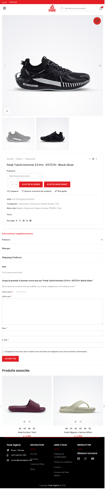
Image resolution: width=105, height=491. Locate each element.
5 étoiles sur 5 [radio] (25, 292)
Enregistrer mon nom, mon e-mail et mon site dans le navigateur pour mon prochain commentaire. (46, 351)
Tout (57, 204)
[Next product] (96, 158)
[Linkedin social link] (27, 221)
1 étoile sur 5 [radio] (17, 292)
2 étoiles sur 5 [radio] (19, 292)
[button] (4, 8)
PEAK (9, 214)
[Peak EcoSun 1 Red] (27, 400)
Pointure (11, 171)
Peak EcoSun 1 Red (27, 432)
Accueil (10, 159)
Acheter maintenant (57, 184)
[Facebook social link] (16, 221)
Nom (4, 328)
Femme (19, 159)
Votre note (7, 292)
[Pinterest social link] (23, 221)
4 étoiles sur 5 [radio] (23, 292)
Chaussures (30, 159)
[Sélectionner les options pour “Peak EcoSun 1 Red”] (24, 421)
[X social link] (20, 221)
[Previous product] (90, 158)
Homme (51, 204)
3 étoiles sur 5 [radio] (21, 292)
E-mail (5, 339)
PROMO (52, 208)
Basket (20, 208)
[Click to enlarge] (7, 111)
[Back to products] (93, 158)
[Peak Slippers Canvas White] (78, 400)
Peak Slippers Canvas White (78, 432)
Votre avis (7, 296)
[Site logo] (52, 8)
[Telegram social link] (30, 221)
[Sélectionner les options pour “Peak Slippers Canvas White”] (75, 421)
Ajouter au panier (31, 184)
